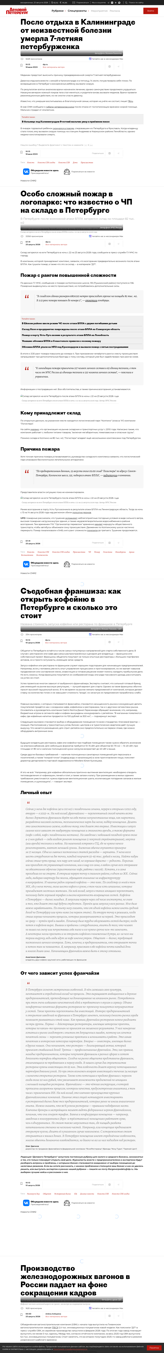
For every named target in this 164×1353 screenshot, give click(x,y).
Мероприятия (99, 10)
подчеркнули (110, 475)
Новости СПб (64, 162)
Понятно (154, 1348)
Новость (30, 162)
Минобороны (120, 552)
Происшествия (87, 162)
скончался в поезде (63, 128)
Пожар (97, 552)
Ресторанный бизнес (62, 1189)
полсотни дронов (81, 512)
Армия (131, 552)
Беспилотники (27, 555)
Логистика (107, 552)
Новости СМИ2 (28, 180)
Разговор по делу (33, 1189)
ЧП (89, 552)
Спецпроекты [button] (78, 10)
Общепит (47, 1189)
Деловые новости (87, 1189)
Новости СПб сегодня (46, 162)
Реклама (115, 10)
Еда (75, 1189)
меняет (99, 524)
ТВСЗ (55, 1323)
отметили (91, 300)
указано (34, 429)
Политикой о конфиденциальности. (70, 1349)
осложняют (71, 518)
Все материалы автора (53, 67)
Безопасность (42, 555)
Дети (75, 162)
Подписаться (82, 2)
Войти (150, 11)
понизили (92, 530)
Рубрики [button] (58, 10)
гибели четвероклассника (60, 107)
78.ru (130, 101)
